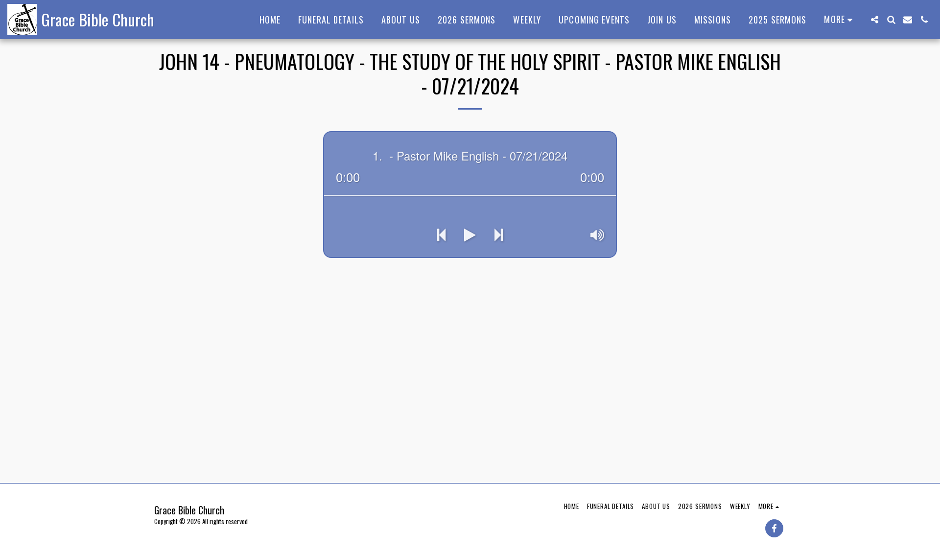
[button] (874, 19)
